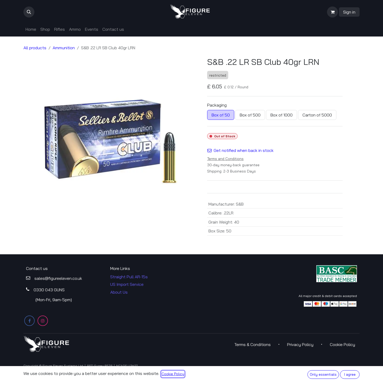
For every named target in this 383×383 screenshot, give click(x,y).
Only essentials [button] (323, 374)
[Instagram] (43, 321)
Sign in (349, 12)
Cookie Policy (173, 374)
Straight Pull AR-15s (129, 276)
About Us (119, 292)
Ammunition (64, 47)
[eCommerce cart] (332, 12)
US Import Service (127, 284)
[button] (28, 12)
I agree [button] (350, 374)
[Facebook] (29, 321)
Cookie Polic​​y (342, 344)
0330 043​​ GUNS (49, 289)
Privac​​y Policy (300, 344)
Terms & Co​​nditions (252, 344)
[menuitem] (30, 29)
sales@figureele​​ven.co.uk (58, 278)
